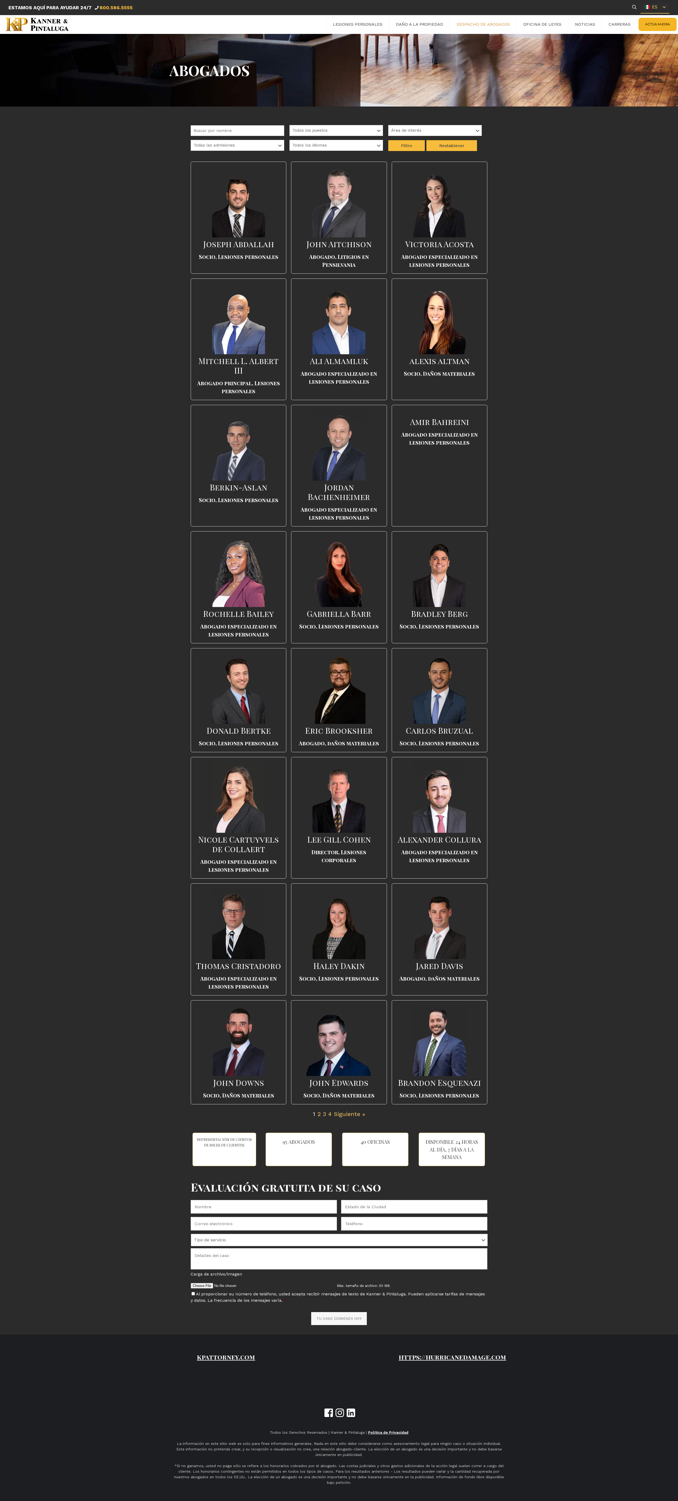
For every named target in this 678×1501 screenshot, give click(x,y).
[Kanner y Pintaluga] (37, 24)
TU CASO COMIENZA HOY (339, 1318)
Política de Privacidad (388, 1432)
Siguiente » (349, 1114)
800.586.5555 (116, 7)
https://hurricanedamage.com (452, 1357)
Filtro (406, 145)
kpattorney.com (226, 1357)
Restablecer (451, 145)
